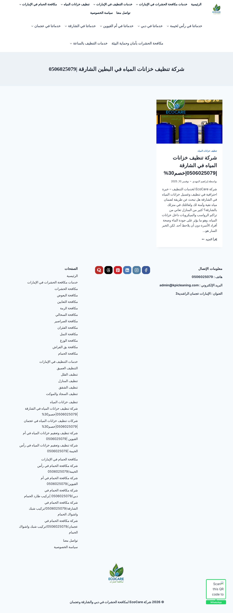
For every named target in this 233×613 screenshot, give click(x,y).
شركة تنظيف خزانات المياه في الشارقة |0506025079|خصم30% (190, 165)
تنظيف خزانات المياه (207, 150)
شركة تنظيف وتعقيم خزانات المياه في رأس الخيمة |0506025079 (48, 448)
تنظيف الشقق (68, 387)
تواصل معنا (123, 12)
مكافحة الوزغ (69, 341)
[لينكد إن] (127, 270)
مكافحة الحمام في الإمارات (59, 459)
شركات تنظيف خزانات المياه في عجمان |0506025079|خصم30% (51, 424)
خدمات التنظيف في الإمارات (58, 362)
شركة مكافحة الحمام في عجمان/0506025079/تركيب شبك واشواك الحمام (48, 526)
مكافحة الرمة (69, 308)
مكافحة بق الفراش (65, 347)
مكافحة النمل (69, 334)
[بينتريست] (118, 270)
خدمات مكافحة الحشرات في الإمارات (52, 282)
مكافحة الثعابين (67, 302)
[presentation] (189, 122)
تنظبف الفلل (69, 374)
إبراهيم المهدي (200, 181)
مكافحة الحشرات (66, 289)
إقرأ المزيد (209, 239)
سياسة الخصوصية (101, 12)
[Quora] (99, 270)
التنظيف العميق (67, 368)
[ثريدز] (108, 270)
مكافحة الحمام (68, 353)
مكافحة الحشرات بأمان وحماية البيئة (137, 43)
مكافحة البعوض (67, 295)
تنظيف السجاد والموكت (62, 394)
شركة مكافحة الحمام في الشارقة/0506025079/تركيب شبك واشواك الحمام (53, 508)
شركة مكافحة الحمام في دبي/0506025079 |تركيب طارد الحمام (51, 493)
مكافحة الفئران (67, 328)
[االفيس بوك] (146, 270)
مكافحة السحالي (66, 315)
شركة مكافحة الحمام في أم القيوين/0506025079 (59, 481)
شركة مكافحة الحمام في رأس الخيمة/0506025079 (57, 469)
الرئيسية (196, 4)
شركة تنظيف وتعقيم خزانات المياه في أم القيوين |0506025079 (50, 436)
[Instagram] (137, 270)
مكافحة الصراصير (66, 321)
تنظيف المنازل (68, 381)
